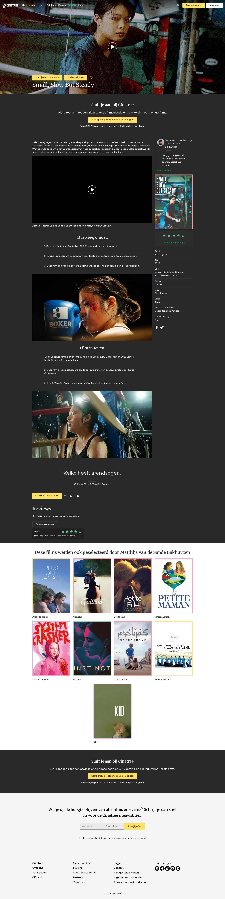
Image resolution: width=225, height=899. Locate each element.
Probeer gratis (193, 5)
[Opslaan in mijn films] (91, 77)
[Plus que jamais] (51, 585)
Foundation (39, 872)
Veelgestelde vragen (126, 872)
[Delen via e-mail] (77, 495)
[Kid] (112, 711)
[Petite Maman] (174, 585)
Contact (119, 867)
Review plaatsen (45, 524)
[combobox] (178, 5)
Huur (41, 5)
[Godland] (92, 585)
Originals (51, 5)
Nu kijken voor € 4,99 (47, 77)
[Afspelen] (112, 46)
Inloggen (214, 5)
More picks (163, 170)
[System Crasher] (51, 648)
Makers (77, 867)
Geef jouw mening (173, 242)
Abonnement (29, 5)
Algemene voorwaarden (128, 877)
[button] (178, 5)
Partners (78, 877)
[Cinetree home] (10, 5)
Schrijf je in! (134, 826)
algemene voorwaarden (115, 838)
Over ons (37, 867)
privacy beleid (140, 838)
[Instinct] (92, 648)
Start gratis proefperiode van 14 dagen (112, 119)
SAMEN (72, 5)
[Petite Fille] (133, 585)
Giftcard (37, 877)
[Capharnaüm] (133, 648)
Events (62, 5)
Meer (81, 5)
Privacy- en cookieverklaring (130, 882)
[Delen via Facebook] (65, 495)
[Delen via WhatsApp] (71, 495)
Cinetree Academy (84, 872)
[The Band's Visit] (174, 648)
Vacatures (79, 882)
